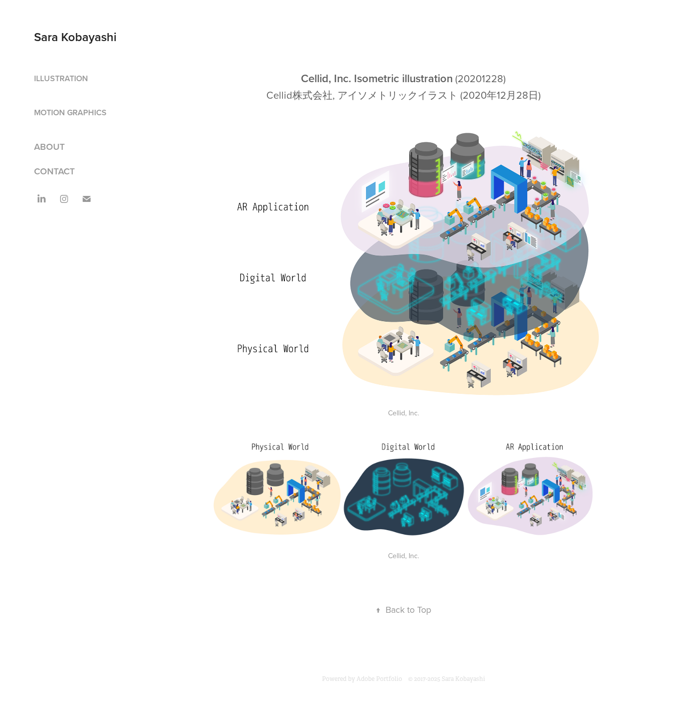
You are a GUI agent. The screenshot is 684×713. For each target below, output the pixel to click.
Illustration (61, 78)
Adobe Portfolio (379, 679)
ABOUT (49, 146)
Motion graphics (70, 112)
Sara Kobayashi (75, 37)
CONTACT (54, 171)
